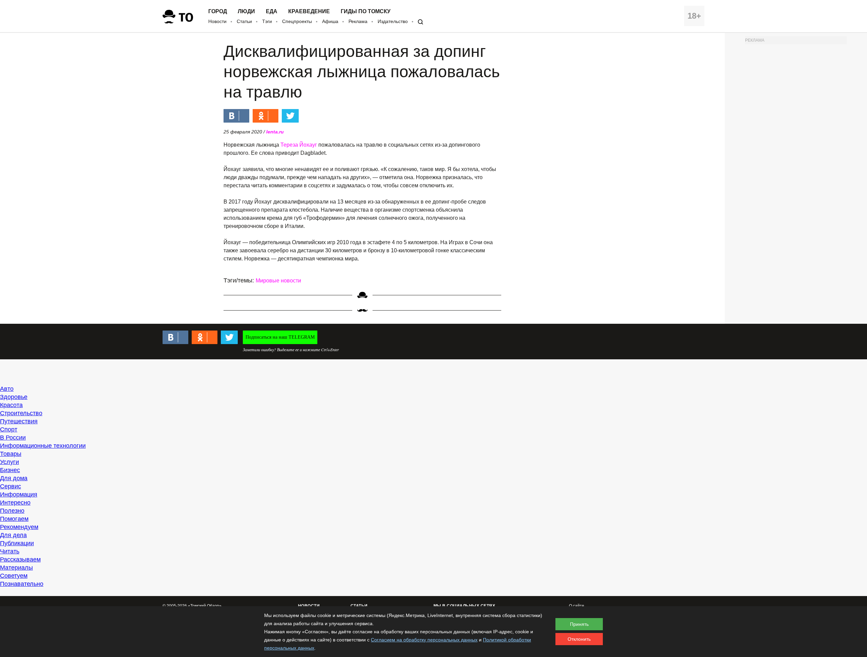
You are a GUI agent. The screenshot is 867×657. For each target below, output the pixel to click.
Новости (217, 21)
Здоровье (13, 397)
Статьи (244, 21)
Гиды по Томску (365, 11)
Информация (18, 494)
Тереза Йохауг (298, 145)
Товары (10, 453)
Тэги (267, 21)
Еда (271, 11)
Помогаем (14, 518)
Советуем (13, 575)
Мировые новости (278, 280)
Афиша (330, 21)
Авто (7, 388)
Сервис (10, 486)
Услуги (9, 462)
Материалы (16, 567)
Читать (9, 551)
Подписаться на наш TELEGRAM (280, 337)
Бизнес (10, 470)
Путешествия (19, 421)
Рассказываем (20, 559)
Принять (579, 624)
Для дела (13, 535)
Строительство (21, 413)
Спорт (8, 429)
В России (13, 437)
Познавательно (21, 583)
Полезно (12, 510)
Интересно (15, 502)
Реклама (357, 21)
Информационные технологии (43, 445)
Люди (246, 11)
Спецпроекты (297, 21)
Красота (11, 405)
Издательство (393, 21)
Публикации (17, 543)
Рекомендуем (19, 527)
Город (217, 11)
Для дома (13, 478)
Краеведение (309, 11)
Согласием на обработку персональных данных (424, 639)
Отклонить (579, 639)
